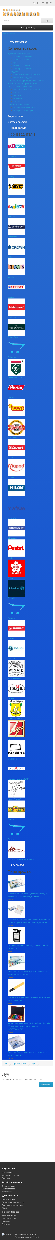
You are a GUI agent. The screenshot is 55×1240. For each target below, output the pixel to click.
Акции (4, 1208)
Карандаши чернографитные (26, 74)
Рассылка (6, 1224)
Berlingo (11, 176)
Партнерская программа (12, 1205)
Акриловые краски (21, 59)
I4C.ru (34, 1234)
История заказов (9, 1218)
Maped (11, 478)
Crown (11, 257)
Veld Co (11, 658)
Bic (9, 196)
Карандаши (13, 71)
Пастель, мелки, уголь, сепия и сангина (26, 80)
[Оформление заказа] (50, 3)
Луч (9, 739)
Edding (11, 297)
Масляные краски (21, 65)
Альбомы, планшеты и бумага (27, 89)
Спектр (11, 819)
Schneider (12, 598)
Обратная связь (9, 1186)
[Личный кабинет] (38, 3)
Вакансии (6, 1178)
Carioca (11, 216)
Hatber (11, 397)
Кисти (16, 92)
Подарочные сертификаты (13, 1202)
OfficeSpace (13, 538)
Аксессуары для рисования (20, 86)
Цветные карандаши (22, 77)
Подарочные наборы (23, 110)
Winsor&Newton (15, 678)
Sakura (11, 578)
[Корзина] (47, 3)
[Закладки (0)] (43, 3)
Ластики (17, 95)
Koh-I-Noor (13, 437)
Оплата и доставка (17, 122)
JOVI (10, 417)
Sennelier (12, 618)
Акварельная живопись (24, 107)
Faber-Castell (14, 337)
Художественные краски (19, 53)
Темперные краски (22, 68)
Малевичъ (12, 759)
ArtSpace (12, 156)
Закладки (6, 1221)
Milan (10, 498)
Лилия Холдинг (15, 718)
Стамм (11, 839)
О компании (7, 1172)
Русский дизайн (15, 799)
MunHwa (12, 518)
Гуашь (16, 62)
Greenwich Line (15, 377)
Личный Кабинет (9, 1215)
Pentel (10, 558)
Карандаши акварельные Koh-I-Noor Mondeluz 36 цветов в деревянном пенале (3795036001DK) (29, 1026)
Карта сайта (7, 1191)
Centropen (12, 237)
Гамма (11, 698)
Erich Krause (13, 317)
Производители (8, 1199)
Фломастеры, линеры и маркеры (23, 83)
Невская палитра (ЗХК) (18, 779)
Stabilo (11, 638)
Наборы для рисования (18, 104)
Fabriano (12, 357)
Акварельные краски (22, 56)
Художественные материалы (21, 859)
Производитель (19, 1063)
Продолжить (45, 1084)
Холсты (16, 101)
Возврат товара (8, 1189)
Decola (11, 277)
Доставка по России (10, 1175)
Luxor (10, 457)
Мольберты (18, 98)
